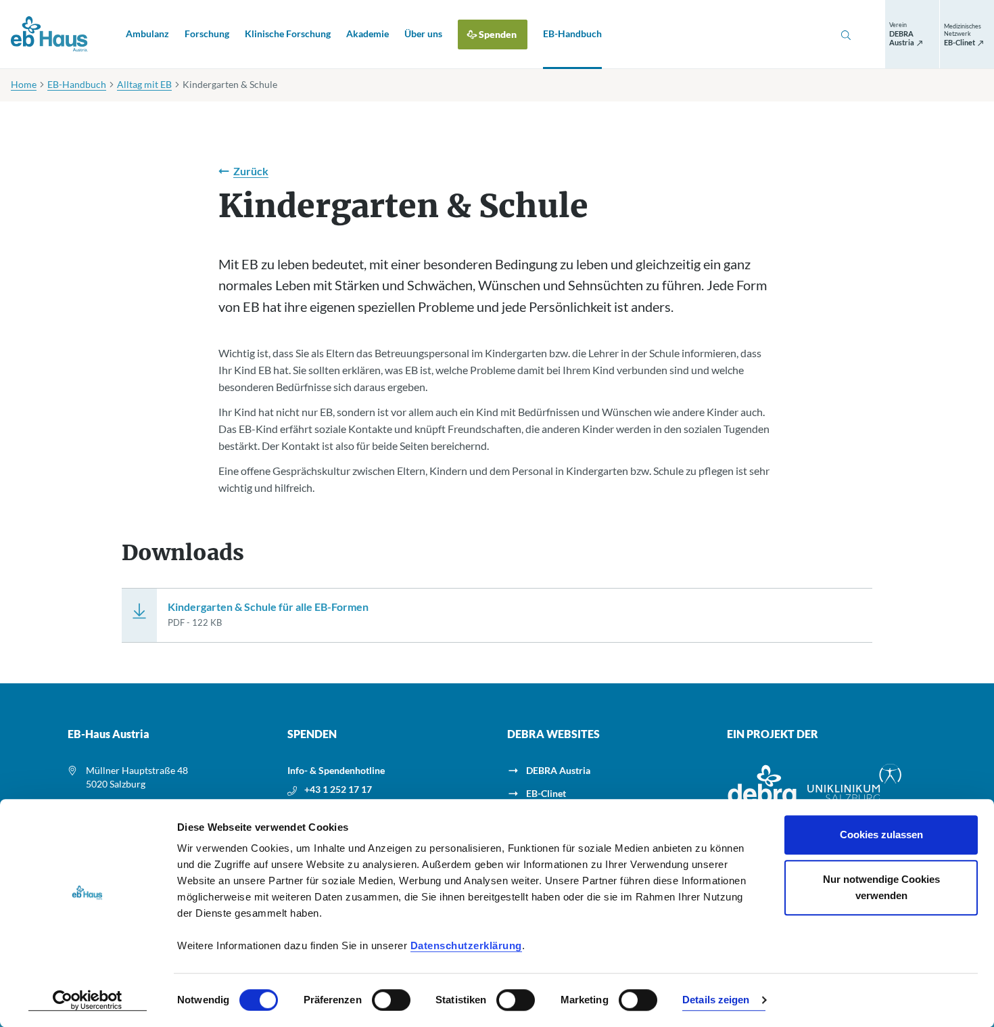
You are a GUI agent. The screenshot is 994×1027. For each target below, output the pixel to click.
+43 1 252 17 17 (338, 789)
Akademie (367, 33)
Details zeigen (715, 1000)
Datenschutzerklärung (466, 945)
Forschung (207, 33)
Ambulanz (147, 33)
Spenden (498, 34)
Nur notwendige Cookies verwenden (881, 887)
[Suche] (846, 34)
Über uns (423, 33)
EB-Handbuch (572, 33)
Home (24, 84)
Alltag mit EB (144, 84)
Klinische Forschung (288, 33)
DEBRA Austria (558, 770)
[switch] (391, 1000)
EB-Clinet (546, 793)
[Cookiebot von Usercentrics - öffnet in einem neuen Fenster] (87, 1000)
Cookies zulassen (881, 834)
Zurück (250, 170)
